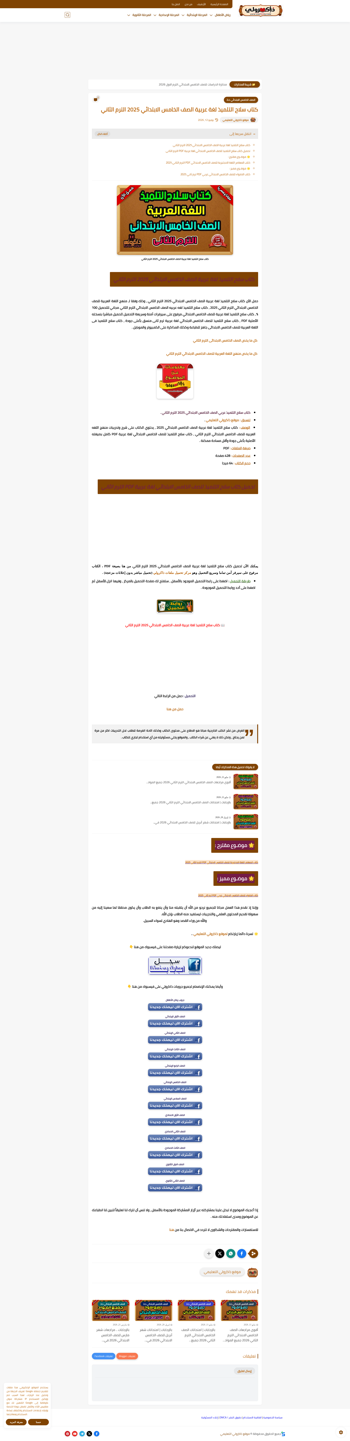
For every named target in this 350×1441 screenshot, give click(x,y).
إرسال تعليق (245, 1371)
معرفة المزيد (16, 1422)
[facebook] (96, 1433)
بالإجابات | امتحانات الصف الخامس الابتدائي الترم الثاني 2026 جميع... (190, 802)
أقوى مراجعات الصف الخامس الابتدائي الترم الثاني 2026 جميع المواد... (188, 782)
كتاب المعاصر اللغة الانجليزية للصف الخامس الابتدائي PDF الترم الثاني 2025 (208, 162)
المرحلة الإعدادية (169, 15)
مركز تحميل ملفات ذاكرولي (172, 573)
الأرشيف (201, 4)
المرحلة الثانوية (142, 15)
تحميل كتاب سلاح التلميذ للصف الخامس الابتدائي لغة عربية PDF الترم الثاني (208, 151)
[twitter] (89, 1433)
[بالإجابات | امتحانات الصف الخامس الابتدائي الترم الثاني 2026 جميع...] (246, 802)
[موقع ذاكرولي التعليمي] (260, 10)
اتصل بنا (176, 4)
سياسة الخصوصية (273, 1417)
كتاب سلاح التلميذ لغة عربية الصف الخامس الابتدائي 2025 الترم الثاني (211, 145)
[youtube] (74, 1433)
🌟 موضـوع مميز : (239, 168)
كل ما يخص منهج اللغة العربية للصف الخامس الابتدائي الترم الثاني (212, 354)
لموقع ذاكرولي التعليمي (210, 934)
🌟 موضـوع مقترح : (239, 156)
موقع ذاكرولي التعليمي (236, 120)
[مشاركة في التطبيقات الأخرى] (208, 1253)
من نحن (188, 4)
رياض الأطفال (223, 15)
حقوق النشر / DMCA (230, 1417)
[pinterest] (67, 1433)
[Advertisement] (175, 51)
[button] (241, 1253)
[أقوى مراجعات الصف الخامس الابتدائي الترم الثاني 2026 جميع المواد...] (246, 781)
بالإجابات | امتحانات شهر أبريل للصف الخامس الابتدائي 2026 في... (192, 822)
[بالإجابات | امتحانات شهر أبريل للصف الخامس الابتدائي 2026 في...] (246, 822)
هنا (171, 1230)
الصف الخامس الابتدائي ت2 (241, 99)
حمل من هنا (175, 709)
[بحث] (67, 15)
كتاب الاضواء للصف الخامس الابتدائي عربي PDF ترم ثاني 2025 (215, 174)
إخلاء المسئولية (209, 1417)
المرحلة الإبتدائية (197, 15)
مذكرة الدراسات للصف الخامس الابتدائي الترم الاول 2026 (193, 84)
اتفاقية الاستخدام (252, 1417)
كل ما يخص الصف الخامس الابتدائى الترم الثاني (225, 340)
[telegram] (82, 1433)
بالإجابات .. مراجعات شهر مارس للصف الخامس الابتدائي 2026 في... (112, 1335)
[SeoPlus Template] (283, 1433)
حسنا (38, 1422)
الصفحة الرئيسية (219, 4)
